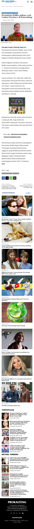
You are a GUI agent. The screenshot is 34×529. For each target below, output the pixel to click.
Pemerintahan (9, 6)
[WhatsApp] (11, 178)
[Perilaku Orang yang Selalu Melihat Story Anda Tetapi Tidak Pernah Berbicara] (5, 440)
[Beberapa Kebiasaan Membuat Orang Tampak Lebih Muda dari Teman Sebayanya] (5, 424)
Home (3, 6)
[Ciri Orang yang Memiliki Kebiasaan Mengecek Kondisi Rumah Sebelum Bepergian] (5, 460)
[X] (7, 178)
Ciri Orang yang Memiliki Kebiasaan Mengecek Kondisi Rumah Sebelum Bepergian (19, 459)
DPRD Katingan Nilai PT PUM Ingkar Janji (26, 186)
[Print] (14, 178)
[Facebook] (3, 178)
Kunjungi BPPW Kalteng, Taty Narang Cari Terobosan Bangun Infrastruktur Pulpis (9, 187)
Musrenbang (15, 173)
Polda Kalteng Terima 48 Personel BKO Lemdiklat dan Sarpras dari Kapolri (19, 467)
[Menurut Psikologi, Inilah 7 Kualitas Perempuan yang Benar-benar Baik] (5, 416)
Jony (7, 170)
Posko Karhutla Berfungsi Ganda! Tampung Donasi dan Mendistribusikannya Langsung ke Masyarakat (19, 492)
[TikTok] (17, 513)
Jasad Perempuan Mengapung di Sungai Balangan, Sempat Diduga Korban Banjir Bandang (18, 431)
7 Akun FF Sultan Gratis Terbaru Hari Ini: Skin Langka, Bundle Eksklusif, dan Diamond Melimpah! (19, 448)
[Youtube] (23, 513)
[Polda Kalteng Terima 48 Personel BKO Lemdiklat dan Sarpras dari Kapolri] (5, 469)
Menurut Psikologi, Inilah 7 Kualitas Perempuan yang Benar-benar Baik (18, 415)
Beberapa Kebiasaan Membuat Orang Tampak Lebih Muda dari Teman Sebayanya (20, 423)
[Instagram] (14, 513)
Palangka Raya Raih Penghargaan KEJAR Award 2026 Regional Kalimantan (19, 475)
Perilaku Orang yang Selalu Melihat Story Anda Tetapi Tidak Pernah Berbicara (19, 439)
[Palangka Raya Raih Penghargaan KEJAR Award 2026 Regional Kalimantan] (5, 477)
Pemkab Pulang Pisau (18, 6)
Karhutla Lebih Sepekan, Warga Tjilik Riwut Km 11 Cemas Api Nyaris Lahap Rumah (18, 484)
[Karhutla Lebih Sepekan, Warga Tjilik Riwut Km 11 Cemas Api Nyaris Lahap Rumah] (5, 485)
